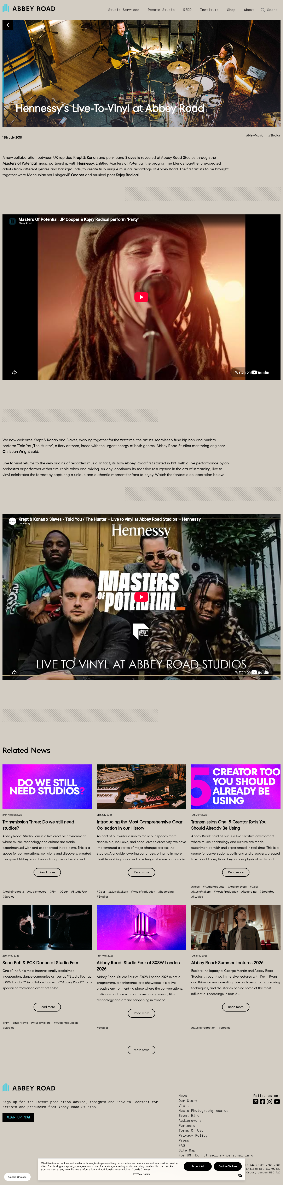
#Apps (195, 887)
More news (141, 1050)
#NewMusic (254, 135)
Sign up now (18, 1117)
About (249, 10)
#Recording (166, 892)
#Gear (63, 892)
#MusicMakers (118, 892)
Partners (187, 1126)
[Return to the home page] (82, 1087)
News (183, 1096)
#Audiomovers (36, 892)
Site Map (187, 1150)
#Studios (274, 135)
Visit (184, 1106)
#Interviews (20, 1023)
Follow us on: (266, 1096)
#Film (53, 892)
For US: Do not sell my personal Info (216, 1155)
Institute (209, 10)
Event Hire (189, 1116)
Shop (231, 10)
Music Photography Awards (203, 1111)
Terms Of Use (191, 1130)
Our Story (188, 1101)
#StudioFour (79, 892)
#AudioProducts (13, 892)
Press (184, 1140)
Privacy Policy (193, 1135)
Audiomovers (190, 1121)
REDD (187, 10)
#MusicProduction (143, 892)
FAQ (182, 1145)
